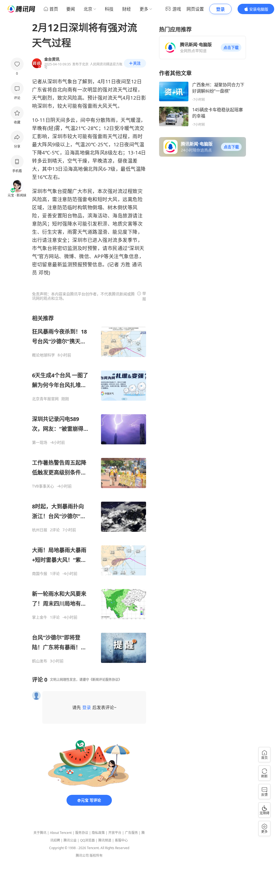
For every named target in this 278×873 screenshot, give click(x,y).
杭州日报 (39, 530)
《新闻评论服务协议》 (105, 679)
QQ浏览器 (87, 840)
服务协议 (81, 832)
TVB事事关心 (43, 486)
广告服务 (131, 832)
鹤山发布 (39, 661)
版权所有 (96, 855)
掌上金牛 (39, 617)
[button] (231, 47)
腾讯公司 (82, 855)
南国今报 (39, 573)
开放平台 (114, 832)
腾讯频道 (104, 840)
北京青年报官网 (45, 399)
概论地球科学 (43, 355)
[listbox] (89, 489)
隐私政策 (98, 832)
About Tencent (61, 832)
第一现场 (39, 442)
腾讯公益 (70, 840)
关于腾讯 (39, 832)
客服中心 (121, 840)
